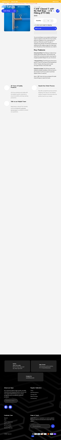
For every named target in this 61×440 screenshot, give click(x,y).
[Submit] (53, 426)
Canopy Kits (33, 394)
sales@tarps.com (5, 1)
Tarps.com (9, 433)
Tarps (31, 390)
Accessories (33, 398)
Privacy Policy (7, 426)
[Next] (54, 163)
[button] (45, 32)
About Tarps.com (8, 422)
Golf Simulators (34, 392)
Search (6, 418)
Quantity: (38, 20)
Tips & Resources (46, 367)
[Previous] (49, 163)
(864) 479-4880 (14, 1)
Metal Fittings (34, 396)
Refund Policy (7, 424)
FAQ (5, 420)
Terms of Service (8, 428)
